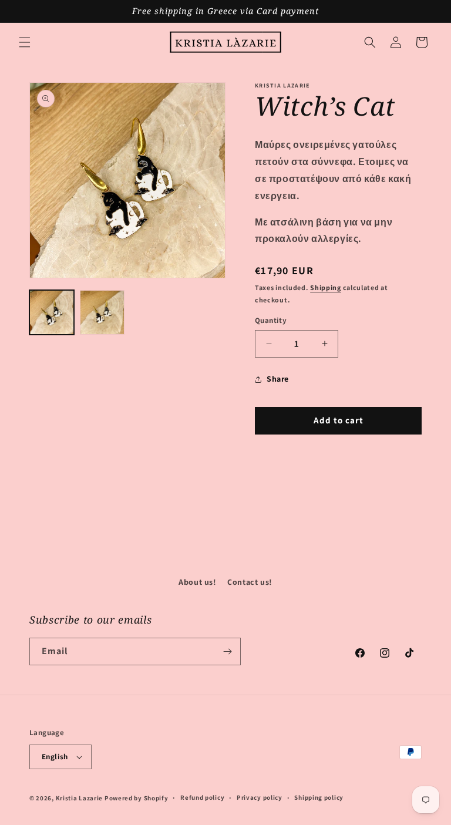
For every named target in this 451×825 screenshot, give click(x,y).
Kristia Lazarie (79, 798)
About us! (197, 582)
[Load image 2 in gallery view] (102, 312)
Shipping (325, 287)
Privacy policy (259, 797)
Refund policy (202, 797)
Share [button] (278, 378)
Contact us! (249, 582)
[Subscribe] (227, 651)
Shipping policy (319, 797)
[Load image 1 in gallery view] (51, 312)
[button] (25, 42)
